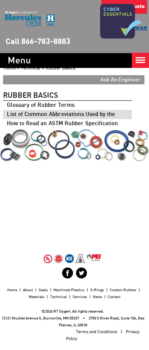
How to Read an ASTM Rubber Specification (62, 123)
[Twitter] (81, 273)
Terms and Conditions (96, 332)
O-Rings (97, 290)
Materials (36, 297)
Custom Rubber (123, 290)
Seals (43, 290)
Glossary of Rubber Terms (40, 105)
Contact (114, 297)
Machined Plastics (68, 290)
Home (10, 68)
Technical (30, 68)
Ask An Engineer (120, 79)
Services (80, 297)
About (28, 290)
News (97, 297)
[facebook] (68, 273)
